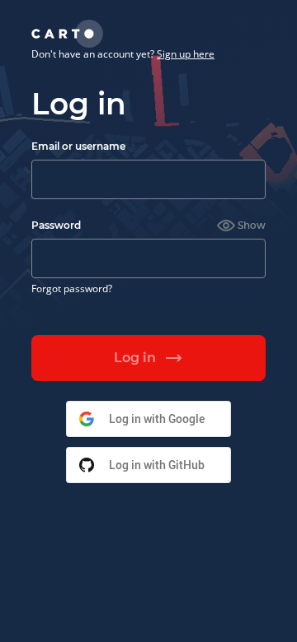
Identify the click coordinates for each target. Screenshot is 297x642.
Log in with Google (157, 418)
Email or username (78, 146)
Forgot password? (71, 288)
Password (56, 225)
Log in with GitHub (157, 464)
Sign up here (185, 54)
